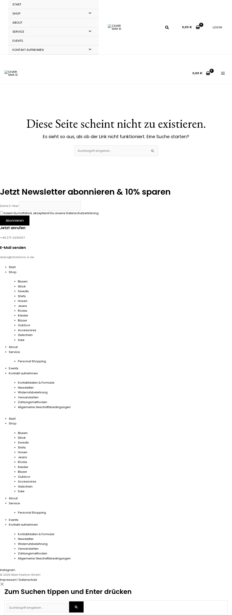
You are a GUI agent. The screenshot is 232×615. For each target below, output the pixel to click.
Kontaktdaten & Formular (36, 382)
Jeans (22, 306)
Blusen (23, 281)
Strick (22, 286)
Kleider (23, 315)
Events (17, 41)
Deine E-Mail (9, 205)
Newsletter (26, 387)
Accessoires (27, 330)
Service (18, 31)
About (17, 22)
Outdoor (24, 325)
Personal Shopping (32, 361)
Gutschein (25, 335)
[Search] (76, 607)
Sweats (23, 291)
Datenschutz (28, 580)
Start (16, 4)
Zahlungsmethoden (32, 402)
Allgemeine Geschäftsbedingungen (44, 407)
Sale (21, 340)
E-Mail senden (13, 247)
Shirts (22, 296)
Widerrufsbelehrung (33, 392)
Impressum (8, 580)
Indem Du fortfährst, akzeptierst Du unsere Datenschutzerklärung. (51, 213)
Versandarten (28, 397)
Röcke (22, 311)
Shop (16, 13)
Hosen (22, 301)
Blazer (22, 320)
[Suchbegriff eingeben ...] (38, 607)
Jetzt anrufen (12, 227)
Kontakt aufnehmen (28, 50)
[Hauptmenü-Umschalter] (223, 73)
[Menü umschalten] (89, 13)
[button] (167, 28)
